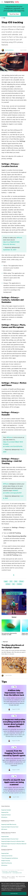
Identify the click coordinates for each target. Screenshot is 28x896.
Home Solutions (5, 806)
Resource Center (22, 876)
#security (6, 244)
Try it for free (14, 14)
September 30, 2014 (9, 250)
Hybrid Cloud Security (6, 863)
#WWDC (15, 490)
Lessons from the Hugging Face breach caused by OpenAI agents (14, 753)
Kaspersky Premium (6, 814)
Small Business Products (7, 820)
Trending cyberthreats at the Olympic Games (13, 646)
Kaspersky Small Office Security (8, 824)
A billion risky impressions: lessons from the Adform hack (14, 692)
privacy (8, 584)
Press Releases (5, 877)
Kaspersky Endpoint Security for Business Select (12, 841)
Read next (5, 641)
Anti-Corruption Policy (13, 871)
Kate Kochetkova (9, 50)
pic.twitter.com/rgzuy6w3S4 (12, 493)
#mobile (6, 444)
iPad (16, 581)
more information (17, 890)
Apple (5, 581)
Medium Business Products (8, 832)
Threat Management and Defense (9, 858)
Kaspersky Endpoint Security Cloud (9, 826)
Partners (13, 876)
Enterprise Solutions (6, 849)
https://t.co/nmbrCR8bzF (11, 442)
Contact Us (3, 876)
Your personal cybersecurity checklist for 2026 (9, 634)
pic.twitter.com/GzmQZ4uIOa (12, 446)
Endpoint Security (5, 860)
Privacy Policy (5, 871)
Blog (17, 876)
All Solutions (4, 817)
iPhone (21, 581)
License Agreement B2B (17, 872)
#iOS (21, 442)
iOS (11, 581)
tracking (19, 584)
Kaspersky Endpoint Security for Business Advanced (13, 843)
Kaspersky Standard (6, 810)
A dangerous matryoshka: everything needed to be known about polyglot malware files (14, 723)
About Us (8, 876)
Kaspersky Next (5, 836)
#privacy (12, 244)
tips (4, 17)
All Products (4, 829)
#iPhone (19, 237)
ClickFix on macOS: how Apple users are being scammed (14, 782)
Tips (14, 686)
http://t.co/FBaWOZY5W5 (11, 242)
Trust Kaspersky (12, 877)
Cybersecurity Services (6, 855)
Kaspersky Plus (4, 812)
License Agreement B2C (6, 872)
